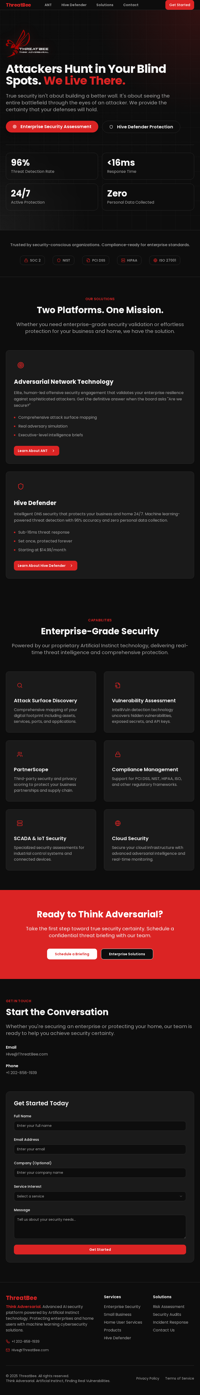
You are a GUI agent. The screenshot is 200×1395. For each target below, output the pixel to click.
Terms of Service (179, 1378)
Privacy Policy (147, 1378)
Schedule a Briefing (72, 954)
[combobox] (100, 1196)
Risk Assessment (169, 1306)
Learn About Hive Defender (42, 565)
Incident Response (170, 1322)
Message (22, 1210)
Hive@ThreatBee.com (30, 1350)
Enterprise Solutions (127, 954)
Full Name (22, 1116)
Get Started (179, 4)
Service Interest (27, 1186)
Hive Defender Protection (145, 127)
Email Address (26, 1139)
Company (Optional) (32, 1163)
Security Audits (167, 1314)
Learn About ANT (33, 450)
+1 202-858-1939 (26, 1341)
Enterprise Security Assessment (55, 126)
